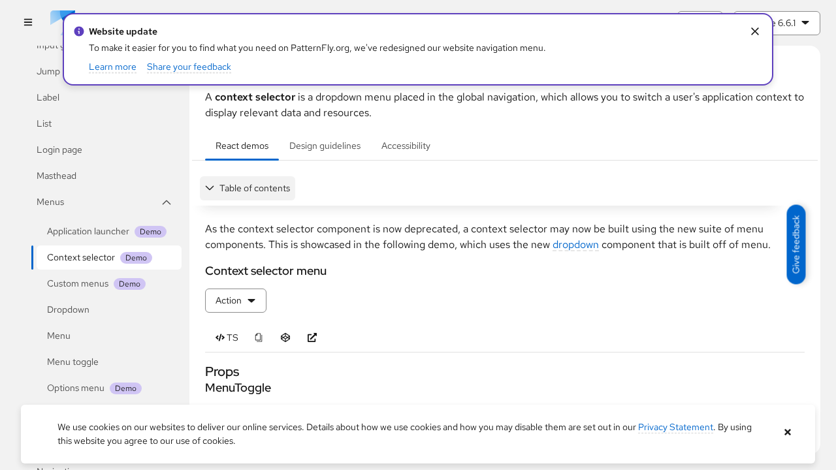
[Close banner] (787, 432)
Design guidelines (325, 145)
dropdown (576, 244)
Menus (50, 202)
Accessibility (405, 145)
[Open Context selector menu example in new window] (312, 338)
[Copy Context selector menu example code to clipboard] (258, 338)
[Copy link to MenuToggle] (199, 387)
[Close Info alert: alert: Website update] (755, 32)
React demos (242, 145)
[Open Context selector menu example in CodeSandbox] (285, 338)
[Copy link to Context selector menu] (199, 271)
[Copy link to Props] (199, 371)
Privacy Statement (675, 427)
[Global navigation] (28, 23)
